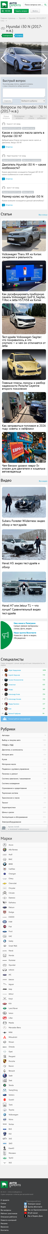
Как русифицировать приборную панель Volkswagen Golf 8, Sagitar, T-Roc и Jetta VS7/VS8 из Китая (23, 297)
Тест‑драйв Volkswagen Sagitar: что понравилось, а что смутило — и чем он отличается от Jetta (23, 341)
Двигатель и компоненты (31, 160)
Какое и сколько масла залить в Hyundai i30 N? (23, 134)
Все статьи (43, 215)
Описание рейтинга (9, 1217)
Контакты (5, 1230)
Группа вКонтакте (35, 1207)
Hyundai (22, 18)
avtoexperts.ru (11, 4)
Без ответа (31, 117)
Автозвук (24, 735)
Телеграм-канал (34, 1204)
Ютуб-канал (33, 1213)
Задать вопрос (21, 11)
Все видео (43, 481)
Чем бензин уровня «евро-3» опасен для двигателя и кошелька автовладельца (23, 468)
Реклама (4, 1223)
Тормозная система (24, 793)
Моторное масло (28, 128)
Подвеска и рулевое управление (24, 769)
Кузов (24, 759)
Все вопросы (6, 1210)
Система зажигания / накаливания (24, 778)
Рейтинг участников (9, 1213)
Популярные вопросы (19, 117)
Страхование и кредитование (24, 788)
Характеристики (24, 807)
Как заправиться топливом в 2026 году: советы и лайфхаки (24, 427)
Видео (3, 1207)
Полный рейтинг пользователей (19, 719)
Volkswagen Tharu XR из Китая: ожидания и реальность (22, 255)
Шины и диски (28, 192)
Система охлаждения (24, 783)
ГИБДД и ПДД (24, 745)
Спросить (7, 101)
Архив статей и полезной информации (18, 827)
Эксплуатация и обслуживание (24, 817)
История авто (24, 754)
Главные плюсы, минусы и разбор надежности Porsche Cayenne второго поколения (23, 385)
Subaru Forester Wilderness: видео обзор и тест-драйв (23, 523)
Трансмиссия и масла (24, 798)
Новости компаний (8, 1220)
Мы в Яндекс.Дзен (35, 1216)
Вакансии (5, 1227)
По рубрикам (41, 117)
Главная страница (8, 18)
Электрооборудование (24, 822)
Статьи (3, 1203)
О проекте (5, 1200)
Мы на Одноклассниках (37, 1210)
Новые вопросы (6, 117)
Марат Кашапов (12, 156)
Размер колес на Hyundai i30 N (22, 196)
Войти (35, 11)
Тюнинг (24, 802)
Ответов (8, 147)
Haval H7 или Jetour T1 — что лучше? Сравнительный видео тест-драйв (21, 609)
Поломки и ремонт (24, 774)
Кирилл (9, 124)
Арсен (9, 188)
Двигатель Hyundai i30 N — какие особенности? (24, 166)
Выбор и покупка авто (24, 740)
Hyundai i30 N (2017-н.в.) (12, 128)
